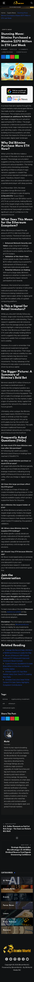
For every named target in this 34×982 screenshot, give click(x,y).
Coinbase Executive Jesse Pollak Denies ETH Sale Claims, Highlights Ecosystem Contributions (16, 682)
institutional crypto (9, 708)
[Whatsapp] (17, 57)
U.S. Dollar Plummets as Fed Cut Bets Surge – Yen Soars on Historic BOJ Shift (17, 829)
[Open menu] (4, 3)
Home (3, 13)
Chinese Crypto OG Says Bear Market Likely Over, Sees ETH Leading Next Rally (17, 674)
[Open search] (32, 3)
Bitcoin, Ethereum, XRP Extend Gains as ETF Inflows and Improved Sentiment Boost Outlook (16, 658)
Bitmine (5, 699)
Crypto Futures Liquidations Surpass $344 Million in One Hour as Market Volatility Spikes (18, 666)
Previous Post (10, 824)
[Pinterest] (12, 57)
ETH (4, 703)
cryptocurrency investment (20, 699)
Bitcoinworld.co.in (22, 624)
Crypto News (11, 13)
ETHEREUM (11, 703)
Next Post (25, 845)
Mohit (5, 49)
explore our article (14, 612)
